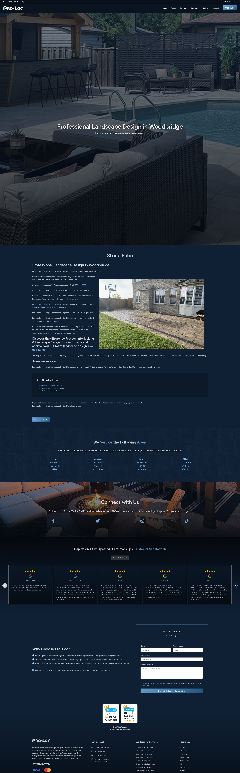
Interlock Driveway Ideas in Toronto (51, 388)
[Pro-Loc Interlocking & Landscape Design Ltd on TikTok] (229, 1)
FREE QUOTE (230, 8)
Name (143, 646)
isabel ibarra (30, 580)
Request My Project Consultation (171, 691)
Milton (186, 459)
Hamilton (142, 466)
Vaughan (54, 462)
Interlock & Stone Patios (144, 754)
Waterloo (186, 469)
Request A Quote (41, 420)
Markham (54, 469)
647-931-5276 (9, 2)
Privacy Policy (145, 686)
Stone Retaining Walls (143, 761)
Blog (181, 764)
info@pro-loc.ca (23, 2)
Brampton (98, 462)
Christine (164, 580)
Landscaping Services (147, 742)
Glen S (209, 580)
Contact (215, 8)
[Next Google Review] (235, 585)
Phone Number (178, 646)
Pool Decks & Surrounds (144, 767)
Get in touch (74, 758)
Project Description (147, 665)
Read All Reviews (120, 558)
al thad (120, 580)
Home (164, 8)
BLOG (234, 1)
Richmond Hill (54, 466)
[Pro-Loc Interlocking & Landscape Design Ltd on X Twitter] (225, 1)
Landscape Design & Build (144, 747)
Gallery (205, 8)
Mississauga (98, 459)
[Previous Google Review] (4, 585)
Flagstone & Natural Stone (145, 770)
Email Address (145, 655)
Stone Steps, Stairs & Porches (146, 764)
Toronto (54, 459)
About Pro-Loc (185, 751)
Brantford (142, 469)
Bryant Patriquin (75, 580)
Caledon (98, 466)
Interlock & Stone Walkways (145, 757)
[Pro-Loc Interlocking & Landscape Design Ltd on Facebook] (222, 1)
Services (183, 8)
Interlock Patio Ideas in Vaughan (50, 391)
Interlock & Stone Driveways (145, 751)
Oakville (142, 459)
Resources (107, 133)
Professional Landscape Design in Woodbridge (129, 133)
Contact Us (184, 770)
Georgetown (98, 469)
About (173, 8)
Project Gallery (185, 757)
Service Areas (184, 761)
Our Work (194, 8)
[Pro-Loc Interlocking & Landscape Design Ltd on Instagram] (227, 1)
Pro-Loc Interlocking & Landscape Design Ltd (50, 304)
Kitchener (186, 466)
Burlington (142, 462)
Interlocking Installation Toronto (50, 385)
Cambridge (186, 462)
